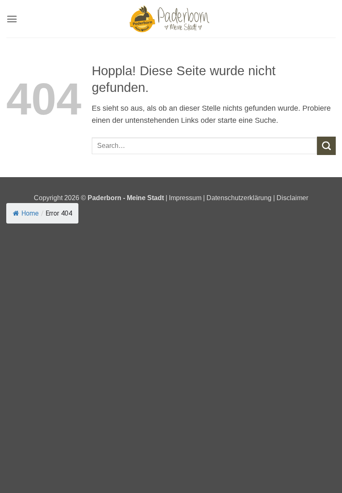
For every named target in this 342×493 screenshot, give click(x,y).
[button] (12, 19)
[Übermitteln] (326, 146)
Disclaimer (292, 197)
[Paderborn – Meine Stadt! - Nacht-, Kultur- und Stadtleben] (171, 19)
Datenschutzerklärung (239, 197)
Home (30, 213)
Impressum (186, 197)
